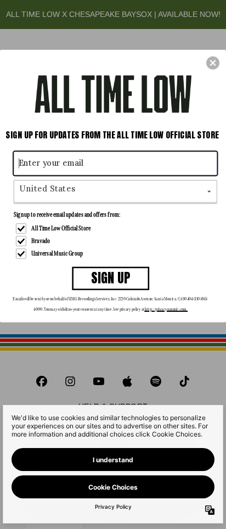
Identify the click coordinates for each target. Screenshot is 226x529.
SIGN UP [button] (110, 278)
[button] (212, 62)
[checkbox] (116, 228)
